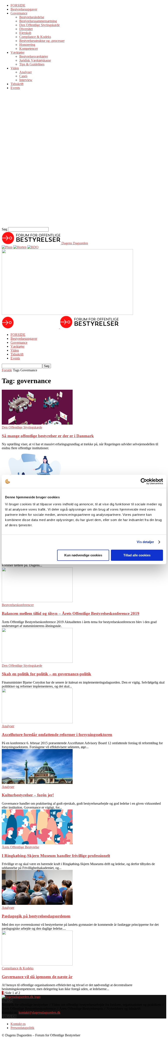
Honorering (27, 44)
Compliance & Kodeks (35, 37)
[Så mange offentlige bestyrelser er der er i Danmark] (37, 423)
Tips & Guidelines (31, 64)
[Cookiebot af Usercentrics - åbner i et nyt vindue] (144, 481)
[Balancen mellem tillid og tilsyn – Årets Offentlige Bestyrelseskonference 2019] (37, 601)
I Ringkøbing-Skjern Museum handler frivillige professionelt (56, 855)
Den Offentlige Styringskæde (39, 25)
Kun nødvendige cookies (83, 555)
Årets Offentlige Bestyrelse (20, 847)
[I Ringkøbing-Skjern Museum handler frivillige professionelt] (37, 843)
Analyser (25, 72)
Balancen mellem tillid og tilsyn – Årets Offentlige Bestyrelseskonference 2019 (70, 613)
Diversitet (26, 29)
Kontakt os (18, 1024)
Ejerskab (25, 33)
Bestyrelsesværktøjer (33, 56)
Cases (23, 76)
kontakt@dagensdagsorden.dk (39, 1012)
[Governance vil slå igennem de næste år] (37, 964)
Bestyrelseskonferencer (18, 605)
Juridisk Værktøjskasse (35, 60)
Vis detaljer (145, 542)
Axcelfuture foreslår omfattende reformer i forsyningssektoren (57, 734)
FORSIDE (17, 5)
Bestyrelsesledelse (31, 17)
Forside (7, 370)
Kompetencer (28, 48)
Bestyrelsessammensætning (38, 21)
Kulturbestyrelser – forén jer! (28, 795)
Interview (25, 80)
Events (15, 88)
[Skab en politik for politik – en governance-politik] (37, 662)
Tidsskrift (16, 84)
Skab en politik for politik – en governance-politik (46, 674)
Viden (14, 68)
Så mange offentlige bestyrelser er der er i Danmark (48, 436)
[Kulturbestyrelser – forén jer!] (37, 783)
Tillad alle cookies (136, 555)
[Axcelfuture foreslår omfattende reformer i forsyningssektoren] (37, 722)
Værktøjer (17, 52)
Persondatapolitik (22, 1028)
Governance (18, 13)
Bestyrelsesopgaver (23, 9)
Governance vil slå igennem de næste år (37, 976)
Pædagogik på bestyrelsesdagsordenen (36, 916)
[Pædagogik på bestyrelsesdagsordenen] (37, 903)
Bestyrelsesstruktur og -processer (42, 41)
